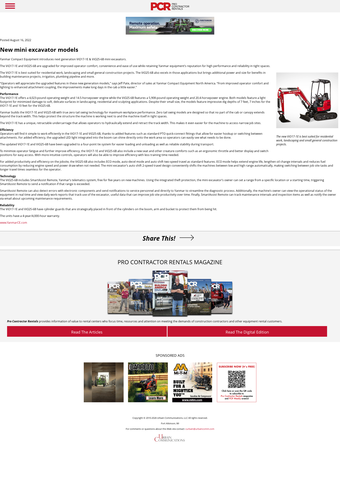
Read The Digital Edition (247, 332)
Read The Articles (87, 332)
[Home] (170, 11)
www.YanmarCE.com (13, 223)
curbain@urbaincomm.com (199, 428)
